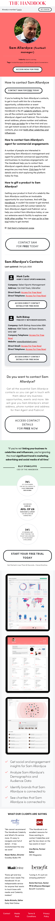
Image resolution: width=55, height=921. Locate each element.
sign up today (18, 123)
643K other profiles (14, 218)
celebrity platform (32, 110)
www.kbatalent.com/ (27, 341)
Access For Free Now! (31, 292)
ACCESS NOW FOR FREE (27, 69)
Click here (34, 169)
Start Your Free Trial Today (27, 555)
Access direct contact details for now (27, 304)
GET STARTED (45, 9)
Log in (19, 9)
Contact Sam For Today (23, 90)
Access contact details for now (27, 424)
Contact (6, 913)
